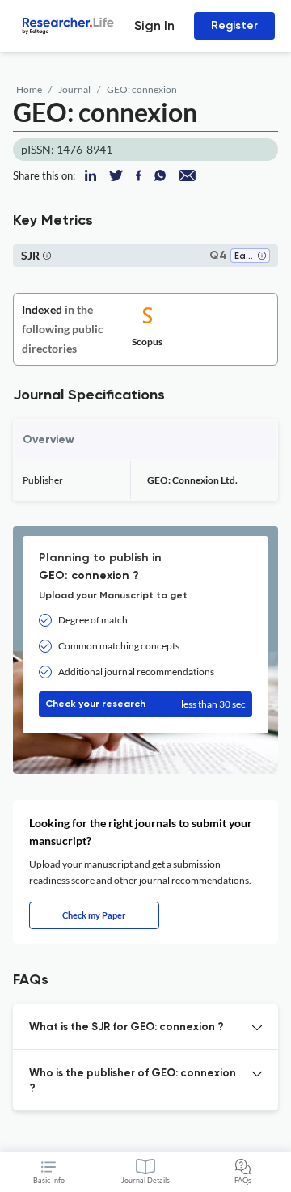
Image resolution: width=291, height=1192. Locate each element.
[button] (262, 257)
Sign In (154, 25)
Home (29, 89)
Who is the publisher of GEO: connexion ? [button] (132, 1081)
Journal (74, 89)
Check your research (145, 704)
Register (234, 25)
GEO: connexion (142, 89)
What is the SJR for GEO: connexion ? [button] (126, 1027)
